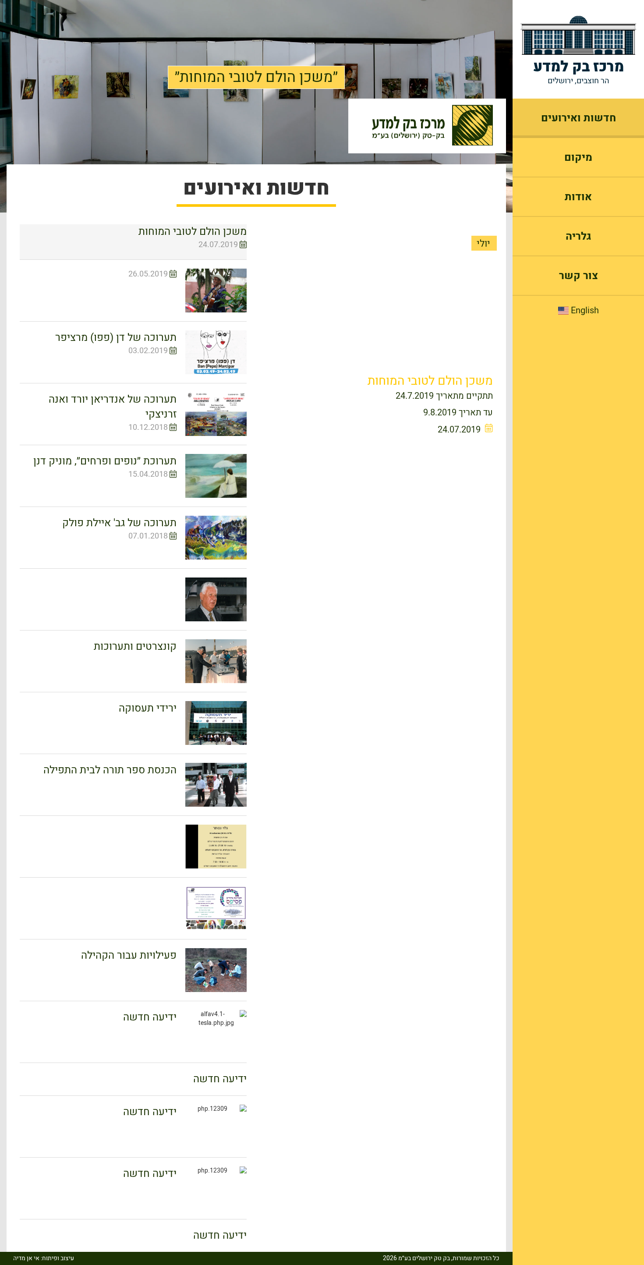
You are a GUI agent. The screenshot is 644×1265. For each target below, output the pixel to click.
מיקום (578, 157)
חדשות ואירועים (578, 118)
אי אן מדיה (26, 1258)
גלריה (578, 236)
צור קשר (578, 275)
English (584, 311)
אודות (578, 197)
